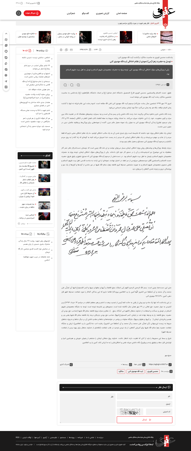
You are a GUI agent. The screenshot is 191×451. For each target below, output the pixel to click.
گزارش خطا (138, 364)
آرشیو (45, 437)
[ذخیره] (66, 49)
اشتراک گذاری (64, 364)
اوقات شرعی (26, 437)
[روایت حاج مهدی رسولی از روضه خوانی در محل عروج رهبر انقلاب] (85, 37)
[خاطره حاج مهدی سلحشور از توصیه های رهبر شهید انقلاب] (45, 37)
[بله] (6, 57)
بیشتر (23, 223)
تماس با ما (90, 437)
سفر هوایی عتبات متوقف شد (39, 89)
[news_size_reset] (72, 85)
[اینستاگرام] (6, 87)
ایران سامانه (19, 444)
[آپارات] (6, 39)
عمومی (163, 49)
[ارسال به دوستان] (71, 49)
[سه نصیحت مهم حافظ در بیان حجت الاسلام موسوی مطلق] (44, 205)
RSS (17, 437)
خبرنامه (80, 437)
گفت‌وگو (85, 13)
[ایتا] (6, 63)
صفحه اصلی (121, 13)
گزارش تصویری (102, 13)
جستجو (63, 437)
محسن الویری (152, 371)
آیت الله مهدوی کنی (135, 371)
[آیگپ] (6, 51)
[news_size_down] (65, 85)
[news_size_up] (78, 85)
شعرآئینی (71, 13)
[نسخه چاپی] (61, 49)
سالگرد (121, 371)
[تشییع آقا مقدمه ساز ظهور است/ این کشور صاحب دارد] (44, 166)
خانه (169, 49)
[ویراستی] (6, 45)
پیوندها (72, 437)
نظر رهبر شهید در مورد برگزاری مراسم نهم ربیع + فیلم (130, 23)
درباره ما (100, 437)
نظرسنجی (53, 437)
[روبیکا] (6, 75)
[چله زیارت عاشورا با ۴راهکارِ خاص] (166, 37)
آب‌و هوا (37, 437)
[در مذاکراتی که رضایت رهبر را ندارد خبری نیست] (126, 37)
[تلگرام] (6, 81)
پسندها (125, 364)
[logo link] (164, 13)
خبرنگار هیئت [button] (30, 13)
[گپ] (6, 69)
